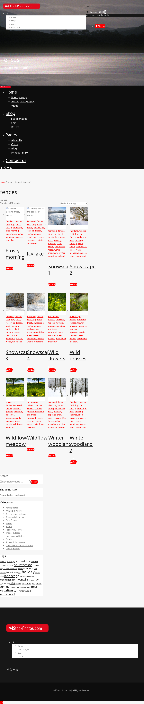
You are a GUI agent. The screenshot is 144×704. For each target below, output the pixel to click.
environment (12, 568)
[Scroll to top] (1, 702)
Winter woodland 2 (81, 444)
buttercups (53, 316)
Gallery (9, 523)
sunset (13, 587)
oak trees (52, 329)
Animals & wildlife (14, 511)
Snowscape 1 (61, 270)
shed (8, 234)
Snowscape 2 (83, 270)
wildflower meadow (57, 340)
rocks (3, 583)
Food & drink (12, 520)
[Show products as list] (6, 200)
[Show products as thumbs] (2, 200)
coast (21, 561)
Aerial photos (12, 508)
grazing (17, 573)
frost (18, 224)
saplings (52, 243)
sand (8, 583)
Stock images (14, 68)
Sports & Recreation (15, 542)
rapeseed (52, 332)
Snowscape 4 (40, 355)
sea (12, 583)
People (9, 539)
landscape (17, 228)
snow (50, 246)
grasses (51, 326)
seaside (18, 583)
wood (51, 256)
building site (12, 561)
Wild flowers (56, 355)
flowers (59, 323)
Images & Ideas (13, 533)
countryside (23, 565)
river (37, 580)
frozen (37, 228)
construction (33, 561)
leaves (23, 576)
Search (34, 481)
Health (9, 526)
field (8, 224)
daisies (51, 320)
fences (18, 221)
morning (15, 231)
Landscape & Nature (15, 536)
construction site (6, 565)
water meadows (14, 235)
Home (5, 68)
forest (9, 572)
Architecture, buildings (16, 514)
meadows (30, 576)
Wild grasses (78, 355)
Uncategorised (13, 548)
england (3, 568)
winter (19, 237)
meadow (61, 326)
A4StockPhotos (62, 690)
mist (8, 231)
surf (18, 587)
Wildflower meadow (18, 441)
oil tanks (31, 580)
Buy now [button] (9, 268)
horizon (37, 573)
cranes (36, 565)
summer (52, 335)
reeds (60, 332)
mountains (22, 579)
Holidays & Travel (14, 530)
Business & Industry (15, 517)
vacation (6, 590)
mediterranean (7, 580)
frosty (9, 228)
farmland (10, 221)
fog (12, 224)
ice (43, 228)
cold (27, 562)
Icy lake (35, 254)
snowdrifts (60, 246)
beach (3, 562)
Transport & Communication (19, 545)
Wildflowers (40, 438)
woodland (10, 240)
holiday (28, 572)
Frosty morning (15, 254)
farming (21, 568)
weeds (51, 338)
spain (33, 583)
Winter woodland (59, 441)
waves (16, 591)
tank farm (23, 587)
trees (13, 234)
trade (28, 587)
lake (29, 231)
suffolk (38, 583)
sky (23, 583)
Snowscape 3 (19, 355)
